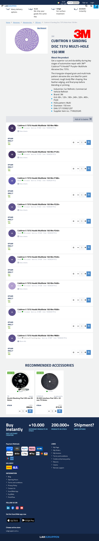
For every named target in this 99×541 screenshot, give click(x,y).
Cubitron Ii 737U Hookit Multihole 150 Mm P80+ (38, 125)
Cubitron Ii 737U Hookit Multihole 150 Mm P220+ (39, 204)
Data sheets (23, 131)
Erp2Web (11, 494)
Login (92, 2)
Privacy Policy (12, 485)
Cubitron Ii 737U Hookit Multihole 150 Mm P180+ (39, 178)
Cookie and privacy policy (61, 459)
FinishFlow (11, 497)
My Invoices (57, 453)
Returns (55, 462)
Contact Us (11, 488)
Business (75, 2)
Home (8, 22)
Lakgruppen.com (11, 531)
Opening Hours (13, 480)
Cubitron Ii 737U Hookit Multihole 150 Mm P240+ (39, 230)
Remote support (58, 468)
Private (70, 2)
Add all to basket (82, 119)
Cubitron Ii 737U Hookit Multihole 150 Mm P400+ (39, 283)
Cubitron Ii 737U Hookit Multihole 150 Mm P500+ (39, 309)
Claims (55, 465)
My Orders (56, 450)
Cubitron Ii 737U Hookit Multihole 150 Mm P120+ (39, 151)
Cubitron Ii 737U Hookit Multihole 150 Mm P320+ (39, 256)
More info (22, 341)
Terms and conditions (60, 456)
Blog (9, 477)
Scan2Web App (13, 491)
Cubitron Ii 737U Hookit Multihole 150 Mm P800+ (39, 335)
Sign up (85, 2)
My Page (56, 447)
